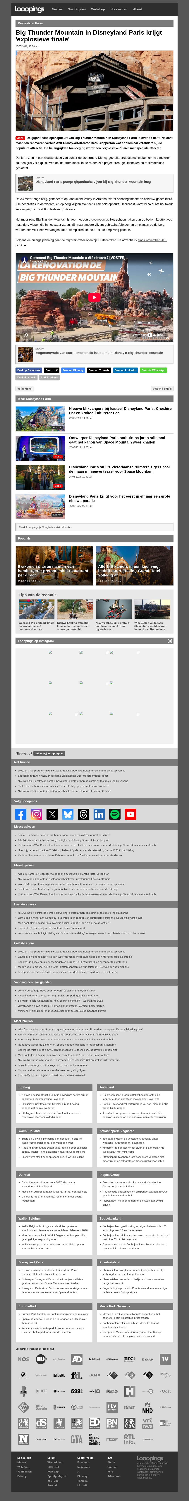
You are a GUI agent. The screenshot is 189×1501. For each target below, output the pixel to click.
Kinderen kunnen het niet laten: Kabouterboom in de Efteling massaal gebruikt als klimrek (70, 855)
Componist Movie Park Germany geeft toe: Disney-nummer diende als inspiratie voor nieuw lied (132, 1333)
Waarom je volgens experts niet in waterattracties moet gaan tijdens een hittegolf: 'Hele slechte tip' (75, 956)
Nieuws (57, 9)
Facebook (83, 1462)
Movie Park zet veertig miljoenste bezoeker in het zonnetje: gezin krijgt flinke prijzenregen (131, 1315)
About (137, 9)
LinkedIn (82, 1485)
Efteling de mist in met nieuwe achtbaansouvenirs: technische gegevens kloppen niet (67, 1049)
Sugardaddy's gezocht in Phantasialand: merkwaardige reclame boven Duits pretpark (135, 1290)
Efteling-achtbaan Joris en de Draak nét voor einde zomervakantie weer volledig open (68, 1034)
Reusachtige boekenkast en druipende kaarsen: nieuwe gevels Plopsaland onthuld (66, 1039)
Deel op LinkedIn (125, 370)
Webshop (98, 9)
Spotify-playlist (57, 1476)
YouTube (53, 1480)
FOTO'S (57, 428)
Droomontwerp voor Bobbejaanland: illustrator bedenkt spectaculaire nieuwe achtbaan (134, 1246)
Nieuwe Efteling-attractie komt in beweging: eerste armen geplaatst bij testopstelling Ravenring (73, 780)
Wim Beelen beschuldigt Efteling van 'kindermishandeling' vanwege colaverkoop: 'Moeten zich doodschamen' (81, 933)
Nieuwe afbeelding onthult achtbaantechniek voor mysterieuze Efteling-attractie (64, 790)
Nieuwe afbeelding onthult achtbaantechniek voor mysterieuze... (112, 626)
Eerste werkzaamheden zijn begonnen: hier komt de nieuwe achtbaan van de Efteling (68, 889)
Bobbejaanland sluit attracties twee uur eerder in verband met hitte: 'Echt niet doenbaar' (136, 1237)
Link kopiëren (49, 377)
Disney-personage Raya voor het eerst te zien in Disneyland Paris (56, 990)
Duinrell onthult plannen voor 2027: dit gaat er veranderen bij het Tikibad (48, 1184)
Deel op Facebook (28, 370)
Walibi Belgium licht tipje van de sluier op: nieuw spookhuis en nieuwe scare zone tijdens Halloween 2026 (55, 1228)
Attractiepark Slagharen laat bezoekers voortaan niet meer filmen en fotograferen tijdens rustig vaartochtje (133, 1158)
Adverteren (114, 1476)
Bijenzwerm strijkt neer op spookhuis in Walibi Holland (53, 1156)
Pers (110, 1471)
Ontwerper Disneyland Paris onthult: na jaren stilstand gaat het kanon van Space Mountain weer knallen (53, 1281)
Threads (82, 1480)
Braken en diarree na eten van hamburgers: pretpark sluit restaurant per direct (53, 570)
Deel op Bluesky (73, 370)
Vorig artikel (24, 388)
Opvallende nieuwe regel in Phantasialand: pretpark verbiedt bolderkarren (61, 1005)
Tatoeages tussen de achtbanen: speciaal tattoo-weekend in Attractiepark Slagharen (67, 1044)
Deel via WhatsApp (153, 370)
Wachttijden (77, 9)
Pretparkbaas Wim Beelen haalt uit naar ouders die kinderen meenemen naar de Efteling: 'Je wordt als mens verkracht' (87, 845)
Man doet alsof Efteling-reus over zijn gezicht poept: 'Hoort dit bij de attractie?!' (64, 922)
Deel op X (52, 370)
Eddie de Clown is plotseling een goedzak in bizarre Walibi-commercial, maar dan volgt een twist (52, 1140)
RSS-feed (53, 1466)
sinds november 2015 (152, 240)
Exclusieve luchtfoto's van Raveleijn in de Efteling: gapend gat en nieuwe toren (63, 786)
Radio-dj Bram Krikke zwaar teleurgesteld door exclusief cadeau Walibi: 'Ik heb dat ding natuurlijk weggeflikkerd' (54, 1149)
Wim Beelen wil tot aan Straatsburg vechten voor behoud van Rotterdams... (150, 626)
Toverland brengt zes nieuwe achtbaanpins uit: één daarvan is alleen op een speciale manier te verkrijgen (134, 1115)
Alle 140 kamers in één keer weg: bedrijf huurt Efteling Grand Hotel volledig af (129, 570)
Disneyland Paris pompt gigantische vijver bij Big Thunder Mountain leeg (93, 182)
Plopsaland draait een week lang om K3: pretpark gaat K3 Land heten (58, 995)
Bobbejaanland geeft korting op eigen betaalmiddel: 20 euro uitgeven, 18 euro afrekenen (134, 1228)
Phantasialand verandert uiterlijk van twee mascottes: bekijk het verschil (134, 1281)
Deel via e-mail (26, 377)
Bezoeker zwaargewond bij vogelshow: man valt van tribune (53, 1065)
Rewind (52, 1485)
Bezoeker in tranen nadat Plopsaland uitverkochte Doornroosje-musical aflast (63, 775)
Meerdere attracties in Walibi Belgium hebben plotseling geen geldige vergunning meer (54, 1237)
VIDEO (58, 457)
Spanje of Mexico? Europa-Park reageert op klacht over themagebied (54, 1320)
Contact (112, 1466)
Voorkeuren (119, 9)
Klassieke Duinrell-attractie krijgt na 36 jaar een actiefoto (54, 1191)
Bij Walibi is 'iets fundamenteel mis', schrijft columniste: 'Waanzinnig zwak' (60, 1000)
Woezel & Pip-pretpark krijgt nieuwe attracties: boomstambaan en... (36, 626)
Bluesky (82, 1476)
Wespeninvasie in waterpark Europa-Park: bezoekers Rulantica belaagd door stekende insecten (53, 1330)
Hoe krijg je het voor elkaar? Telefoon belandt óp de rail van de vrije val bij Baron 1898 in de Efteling (76, 850)
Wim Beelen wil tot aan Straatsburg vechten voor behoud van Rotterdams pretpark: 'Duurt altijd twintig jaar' (80, 917)
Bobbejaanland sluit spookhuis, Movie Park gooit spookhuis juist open (131, 1324)
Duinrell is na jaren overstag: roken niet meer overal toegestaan (52, 1198)
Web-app (53, 1471)
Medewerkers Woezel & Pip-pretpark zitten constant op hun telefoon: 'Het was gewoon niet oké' (73, 966)
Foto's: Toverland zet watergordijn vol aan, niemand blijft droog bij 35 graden (135, 1105)
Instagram (83, 1466)
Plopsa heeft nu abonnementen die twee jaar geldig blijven (52, 1070)
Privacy (22, 1476)
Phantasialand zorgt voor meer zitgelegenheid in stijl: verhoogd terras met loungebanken (133, 1271)
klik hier (66, 527)
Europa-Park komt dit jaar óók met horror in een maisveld (51, 928)
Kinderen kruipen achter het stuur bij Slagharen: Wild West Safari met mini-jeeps (133, 1149)
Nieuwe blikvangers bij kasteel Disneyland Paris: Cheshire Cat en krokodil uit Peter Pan (68, 1059)
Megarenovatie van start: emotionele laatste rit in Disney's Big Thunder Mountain (99, 353)
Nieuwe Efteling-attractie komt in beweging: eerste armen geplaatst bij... (73, 626)
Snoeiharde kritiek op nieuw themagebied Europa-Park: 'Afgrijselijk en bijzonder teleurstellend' (73, 961)
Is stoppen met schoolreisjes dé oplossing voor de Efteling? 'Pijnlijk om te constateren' (68, 971)
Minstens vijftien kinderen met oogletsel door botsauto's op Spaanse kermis (62, 1010)
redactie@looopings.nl (49, 753)
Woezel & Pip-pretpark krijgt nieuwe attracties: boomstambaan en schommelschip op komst (71, 770)
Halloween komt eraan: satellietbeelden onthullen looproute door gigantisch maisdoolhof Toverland (131, 1096)
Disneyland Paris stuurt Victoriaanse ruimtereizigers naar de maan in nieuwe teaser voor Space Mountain (55, 1290)
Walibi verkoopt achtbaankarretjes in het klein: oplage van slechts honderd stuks (53, 1246)
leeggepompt (99, 219)
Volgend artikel (162, 388)
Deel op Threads (99, 370)
